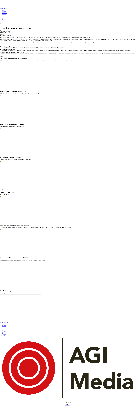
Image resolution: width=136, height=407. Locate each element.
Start (3, 10)
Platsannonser (4, 13)
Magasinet (4, 11)
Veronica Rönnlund (5, 30)
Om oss (3, 15)
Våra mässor (4, 14)
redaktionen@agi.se (68, 405)
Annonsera (4, 12)
